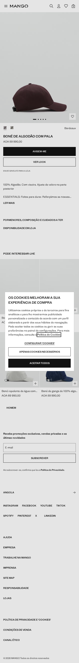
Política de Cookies (49, 334)
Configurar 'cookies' (40, 343)
